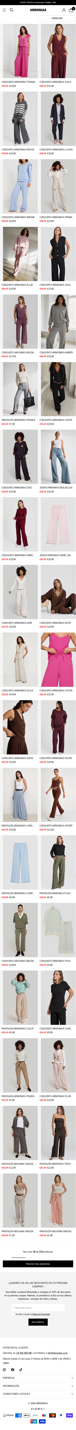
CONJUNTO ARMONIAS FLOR (55, 1096)
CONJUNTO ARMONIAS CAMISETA (57, 1028)
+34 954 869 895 (23, 1353)
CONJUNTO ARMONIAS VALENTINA (57, 285)
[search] (11, 10)
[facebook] (12, 1369)
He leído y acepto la (33, 1314)
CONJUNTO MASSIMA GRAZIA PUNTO (19, 961)
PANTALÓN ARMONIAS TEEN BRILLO (57, 1164)
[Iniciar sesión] (64, 10)
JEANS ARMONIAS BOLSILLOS (56, 487)
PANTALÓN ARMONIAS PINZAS (18, 1096)
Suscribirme (38, 1322)
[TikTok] (20, 1369)
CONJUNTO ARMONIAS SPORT (56, 825)
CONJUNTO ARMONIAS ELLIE (17, 285)
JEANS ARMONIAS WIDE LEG (55, 555)
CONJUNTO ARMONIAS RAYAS (18, 149)
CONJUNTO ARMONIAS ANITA (17, 758)
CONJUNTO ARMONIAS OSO (17, 487)
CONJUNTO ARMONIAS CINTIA (56, 420)
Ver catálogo (5, 10)
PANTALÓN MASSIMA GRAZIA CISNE (19, 1164)
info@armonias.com (58, 1353)
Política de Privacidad (41, 1314)
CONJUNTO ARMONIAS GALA (55, 82)
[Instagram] (4, 1369)
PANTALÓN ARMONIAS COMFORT (19, 893)
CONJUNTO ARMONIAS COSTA (56, 690)
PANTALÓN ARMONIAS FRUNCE (19, 420)
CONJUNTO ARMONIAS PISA (55, 961)
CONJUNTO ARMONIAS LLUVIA (56, 149)
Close (38, 1378)
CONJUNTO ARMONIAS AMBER (56, 352)
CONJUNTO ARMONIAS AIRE (17, 623)
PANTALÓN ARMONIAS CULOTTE (19, 1028)
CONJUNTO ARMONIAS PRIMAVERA (57, 217)
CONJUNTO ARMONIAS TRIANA (18, 82)
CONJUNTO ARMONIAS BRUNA (18, 217)
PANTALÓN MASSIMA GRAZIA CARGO (19, 1231)
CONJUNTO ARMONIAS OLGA (17, 690)
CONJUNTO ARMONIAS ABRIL (17, 555)
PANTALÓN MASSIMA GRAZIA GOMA (57, 1231)
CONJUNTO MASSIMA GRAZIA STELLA (19, 352)
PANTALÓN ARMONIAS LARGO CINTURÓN (19, 825)
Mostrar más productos (38, 1264)
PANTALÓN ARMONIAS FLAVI (55, 893)
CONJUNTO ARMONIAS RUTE (55, 623)
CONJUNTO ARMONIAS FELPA (56, 758)
